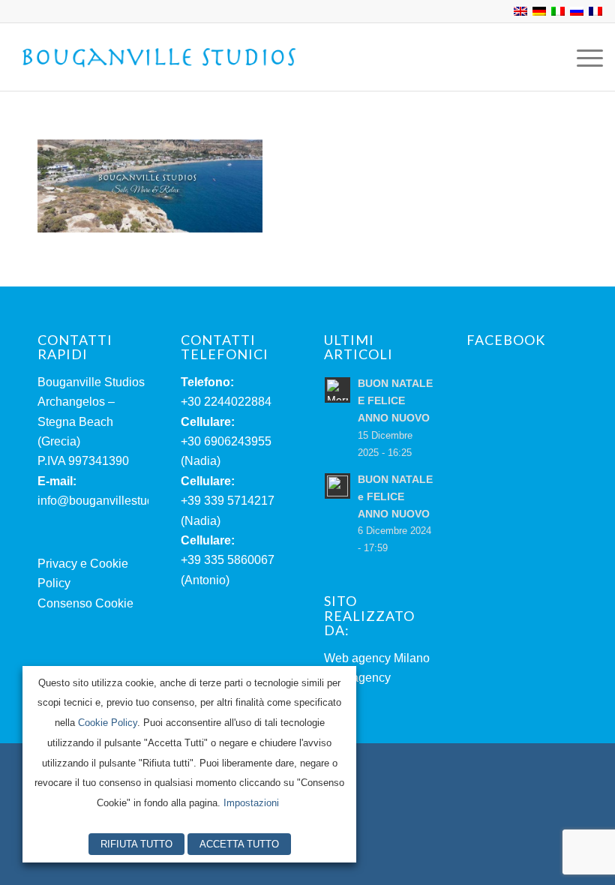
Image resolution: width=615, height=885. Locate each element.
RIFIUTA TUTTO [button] (136, 844)
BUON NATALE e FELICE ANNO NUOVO (395, 497)
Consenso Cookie (86, 603)
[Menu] (582, 57)
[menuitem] (582, 57)
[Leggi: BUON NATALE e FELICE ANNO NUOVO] (337, 486)
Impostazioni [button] (251, 802)
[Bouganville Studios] (160, 57)
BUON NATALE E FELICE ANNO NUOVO (395, 401)
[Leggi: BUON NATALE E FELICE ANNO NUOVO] (337, 390)
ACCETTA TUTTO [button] (239, 844)
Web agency (357, 677)
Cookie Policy (107, 722)
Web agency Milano (377, 658)
